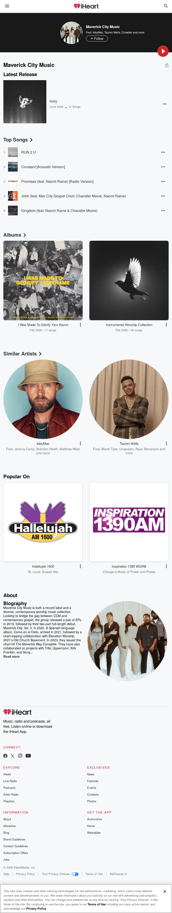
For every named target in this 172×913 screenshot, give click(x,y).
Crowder (127, 32)
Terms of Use (94, 874)
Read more (11, 656)
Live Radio (10, 781)
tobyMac (98, 32)
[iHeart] (86, 6)
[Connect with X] (12, 756)
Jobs (6, 859)
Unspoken (126, 449)
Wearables (94, 832)
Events (91, 787)
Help (6, 874)
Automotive (94, 819)
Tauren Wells (112, 32)
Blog (6, 832)
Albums (12, 234)
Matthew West (70, 449)
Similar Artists (20, 353)
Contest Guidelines (15, 846)
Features (93, 781)
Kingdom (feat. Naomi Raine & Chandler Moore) (59, 210)
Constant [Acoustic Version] (43, 166)
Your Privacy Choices (56, 874)
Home (91, 826)
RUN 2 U (28, 152)
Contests (93, 794)
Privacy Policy (25, 874)
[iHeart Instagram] (20, 756)
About (7, 819)
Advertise (9, 826)
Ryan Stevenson (147, 449)
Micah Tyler (109, 449)
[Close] (165, 891)
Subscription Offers (15, 853)
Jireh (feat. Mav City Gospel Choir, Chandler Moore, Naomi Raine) (73, 195)
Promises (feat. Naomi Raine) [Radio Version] (57, 181)
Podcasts (9, 787)
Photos (91, 801)
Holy (53, 101)
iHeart (7, 774)
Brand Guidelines (14, 839)
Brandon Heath (47, 449)
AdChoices (117, 874)
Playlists (9, 801)
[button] (163, 51)
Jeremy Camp (24, 449)
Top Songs (15, 139)
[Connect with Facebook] (5, 756)
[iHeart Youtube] (28, 756)
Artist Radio (11, 794)
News (90, 774)
